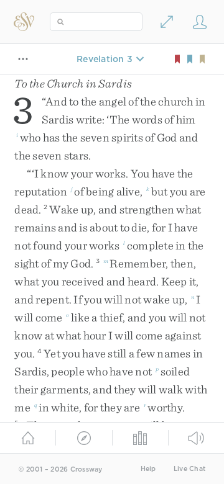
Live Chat (189, 469)
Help (148, 469)
